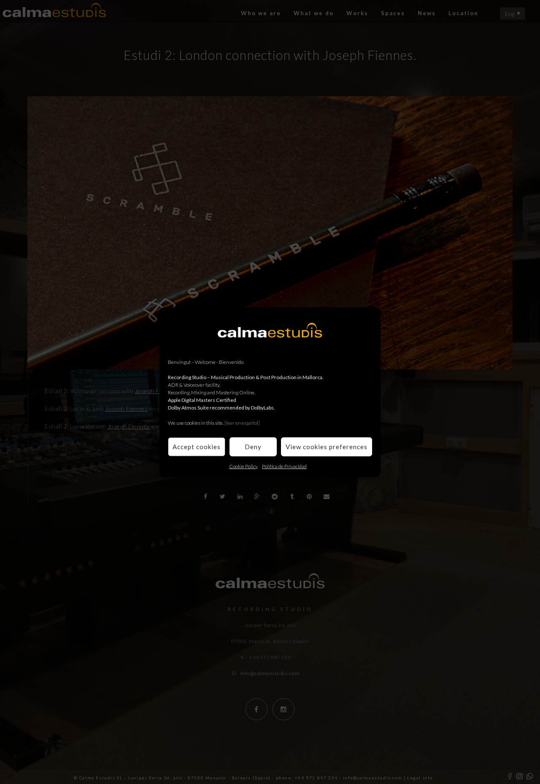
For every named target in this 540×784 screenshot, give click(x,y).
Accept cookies (197, 446)
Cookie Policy (243, 466)
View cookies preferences (326, 446)
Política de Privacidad (284, 466)
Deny (253, 446)
